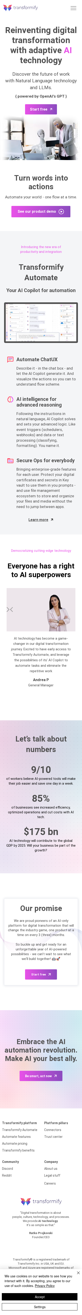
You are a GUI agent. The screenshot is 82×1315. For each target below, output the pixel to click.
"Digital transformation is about (41, 1212)
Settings (40, 1307)
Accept (40, 1296)
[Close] (75, 1275)
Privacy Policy (45, 1285)
